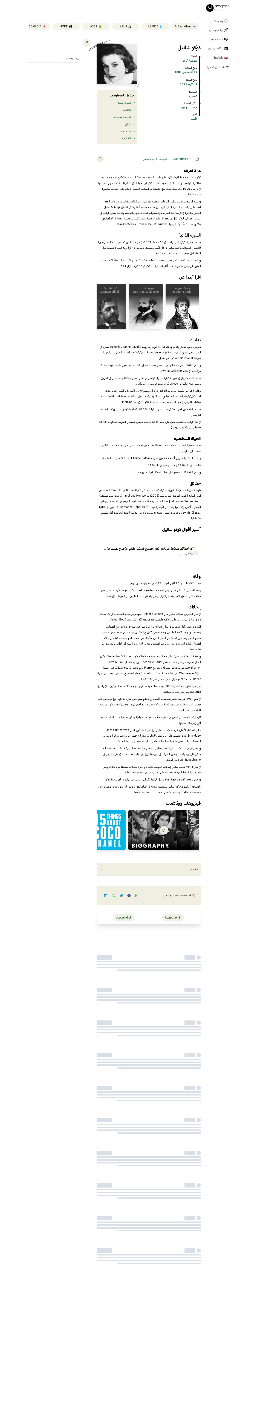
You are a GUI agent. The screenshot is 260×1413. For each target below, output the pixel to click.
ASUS (123, 26)
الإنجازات (126, 138)
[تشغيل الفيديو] (164, 830)
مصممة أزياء (190, 61)
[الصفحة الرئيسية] (217, 8)
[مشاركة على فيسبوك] (129, 895)
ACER (93, 26)
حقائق (128, 124)
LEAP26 (153, 26)
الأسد (194, 119)
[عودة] (86, 42)
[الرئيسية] (197, 158)
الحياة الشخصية (122, 117)
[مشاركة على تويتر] (121, 895)
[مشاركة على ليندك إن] (105, 895)
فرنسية (193, 96)
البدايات (127, 110)
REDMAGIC (34, 26)
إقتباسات (126, 131)
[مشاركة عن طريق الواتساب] (113, 895)
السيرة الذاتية (124, 103)
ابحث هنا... (67, 58)
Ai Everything (183, 26)
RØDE (64, 26)
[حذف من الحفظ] (100, 158)
